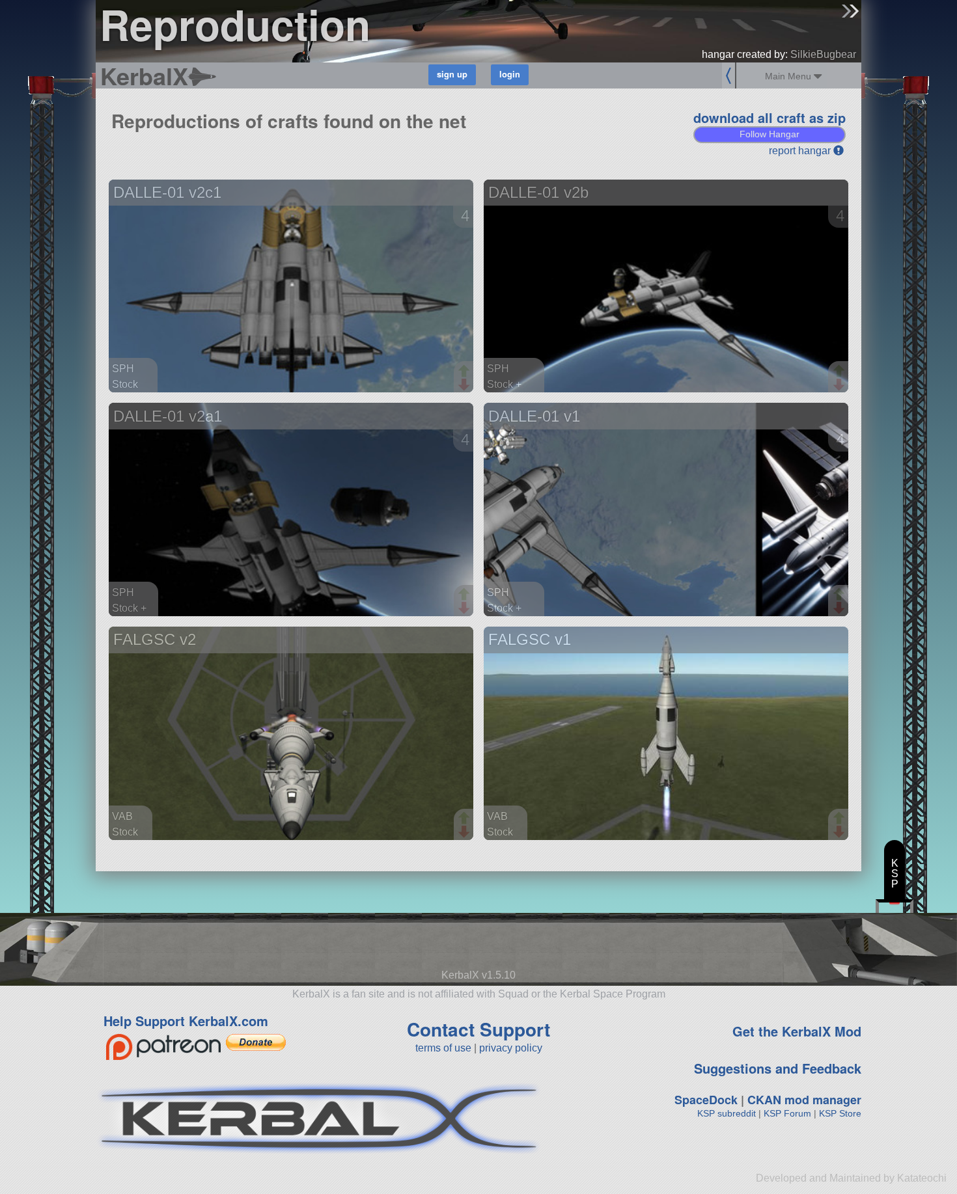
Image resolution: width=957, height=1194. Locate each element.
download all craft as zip (769, 117)
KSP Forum (787, 1113)
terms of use (443, 1047)
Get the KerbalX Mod (796, 1031)
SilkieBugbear (823, 54)
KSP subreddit (726, 1113)
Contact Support (478, 1029)
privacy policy (510, 1047)
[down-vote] (465, 385)
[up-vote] (465, 372)
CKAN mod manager (804, 1099)
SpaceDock (706, 1099)
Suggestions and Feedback (777, 1068)
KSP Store (840, 1113)
